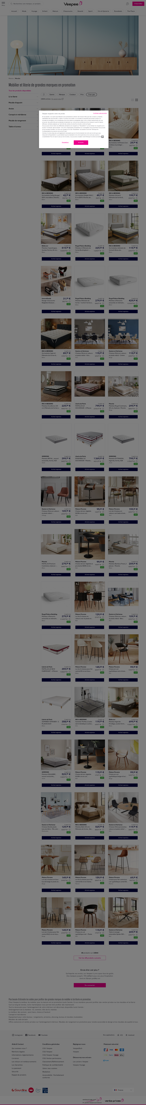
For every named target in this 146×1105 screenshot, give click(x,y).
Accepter (81, 142)
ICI (102, 136)
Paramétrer (65, 142)
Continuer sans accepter (100, 113)
